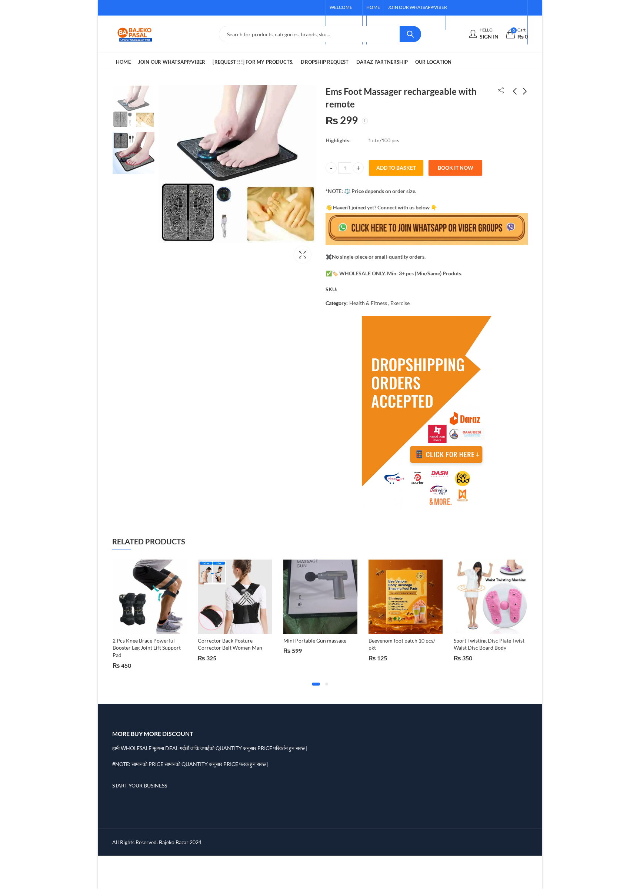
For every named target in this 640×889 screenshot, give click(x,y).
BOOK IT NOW (455, 168)
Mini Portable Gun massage (231, 640)
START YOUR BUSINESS (139, 785)
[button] (316, 684)
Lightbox (302, 254)
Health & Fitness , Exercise (379, 303)
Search (410, 34)
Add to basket (396, 168)
